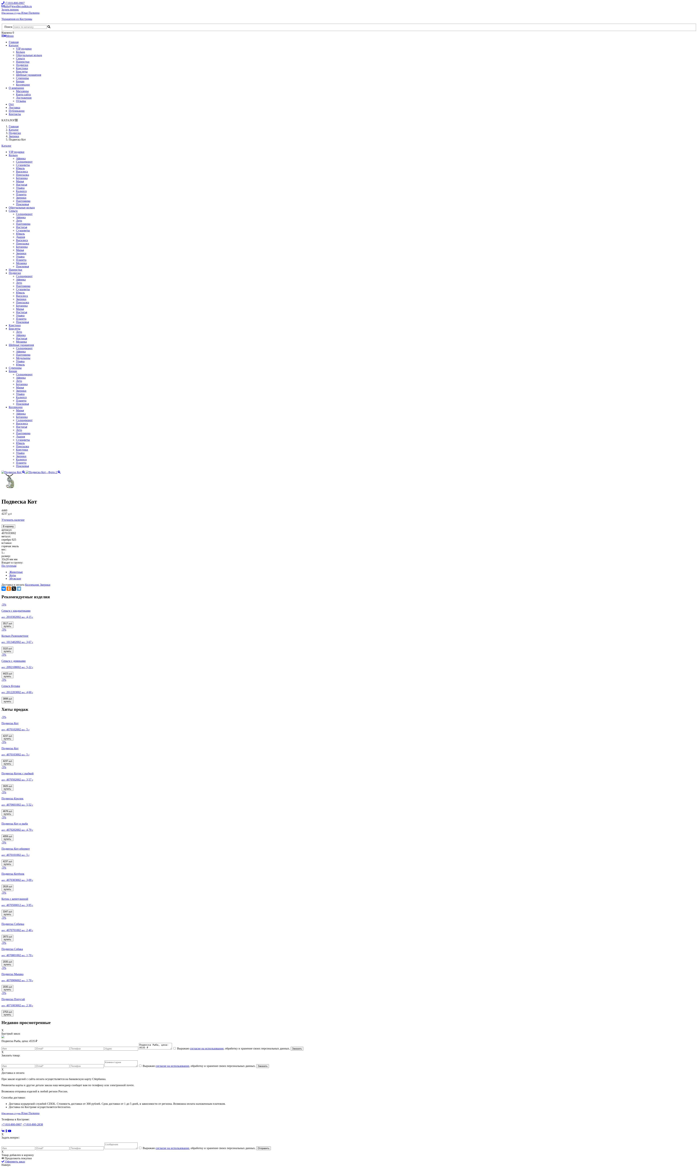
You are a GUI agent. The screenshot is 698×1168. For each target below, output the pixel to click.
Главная (14, 42)
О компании (16, 87)
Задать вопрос (10, 9)
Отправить (263, 1148)
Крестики (22, 68)
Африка (21, 158)
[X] (14, 588)
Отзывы (21, 101)
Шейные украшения (28, 74)
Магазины (22, 91)
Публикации (17, 110)
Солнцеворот (24, 161)
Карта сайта (23, 94)
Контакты (15, 114)
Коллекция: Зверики (37, 584)
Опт (11, 104)
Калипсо (21, 191)
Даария (20, 237)
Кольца (20, 51)
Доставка (14, 107)
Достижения (23, 97)
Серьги (20, 58)
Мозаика (21, 263)
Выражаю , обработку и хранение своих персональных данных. (233, 1048)
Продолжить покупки (18, 1158)
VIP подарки (24, 48)
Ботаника (22, 178)
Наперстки (22, 61)
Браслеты (22, 71)
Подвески (22, 65)
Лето (19, 220)
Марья (20, 181)
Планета (21, 194)
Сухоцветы (23, 165)
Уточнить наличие (13, 519)
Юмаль (20, 168)
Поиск (8, 26)
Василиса (22, 171)
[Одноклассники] (9, 588)
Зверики (21, 197)
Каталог (14, 45)
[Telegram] (19, 588)
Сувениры (22, 78)
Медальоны (23, 358)
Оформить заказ (14, 1161)
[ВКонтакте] (3, 588)
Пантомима (23, 201)
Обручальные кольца (29, 55)
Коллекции (23, 84)
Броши (20, 81)
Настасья (21, 184)
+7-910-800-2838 (33, 1124)
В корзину (8, 526)
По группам (8, 565)
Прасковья (22, 204)
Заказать (297, 1048)
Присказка (22, 174)
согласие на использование (207, 1048)
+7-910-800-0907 (11, 1124)
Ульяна (20, 187)
